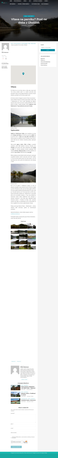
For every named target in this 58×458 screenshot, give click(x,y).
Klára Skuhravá (5, 52)
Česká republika (24, 43)
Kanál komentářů (44, 63)
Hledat (47, 50)
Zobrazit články (24, 379)
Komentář (13, 413)
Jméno (12, 423)
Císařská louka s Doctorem (28, 400)
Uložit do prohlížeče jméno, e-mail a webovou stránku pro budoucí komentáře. (23, 437)
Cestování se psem (24, 398)
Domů (12, 43)
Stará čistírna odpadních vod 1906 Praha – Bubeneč (28, 387)
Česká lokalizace (44, 65)
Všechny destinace (17, 43)
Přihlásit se (43, 60)
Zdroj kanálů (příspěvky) (45, 61)
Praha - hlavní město (29, 16)
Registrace (43, 58)
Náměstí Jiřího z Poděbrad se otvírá (28, 394)
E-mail (12, 428)
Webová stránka (13, 432)
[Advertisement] (23, 56)
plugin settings (44, 452)
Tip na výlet (19, 361)
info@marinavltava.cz (15, 213)
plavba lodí (13, 361)
